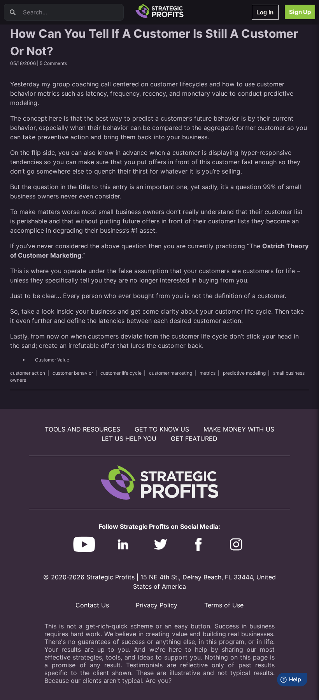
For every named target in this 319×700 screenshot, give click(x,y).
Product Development (48, 57)
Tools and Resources (82, 429)
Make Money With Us (238, 429)
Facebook (35, 98)
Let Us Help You (129, 438)
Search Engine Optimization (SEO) (61, 108)
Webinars (35, 37)
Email (31, 67)
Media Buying (40, 138)
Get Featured (194, 438)
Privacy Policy (156, 605)
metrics (208, 373)
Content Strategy (43, 47)
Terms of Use (224, 605)
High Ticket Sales (44, 128)
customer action (27, 373)
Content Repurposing (48, 78)
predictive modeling (244, 373)
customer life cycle (121, 373)
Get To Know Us (162, 429)
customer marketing (170, 373)
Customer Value (52, 360)
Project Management (47, 88)
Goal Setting (38, 118)
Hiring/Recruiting (43, 148)
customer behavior (73, 373)
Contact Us (92, 605)
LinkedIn (34, 158)
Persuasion (37, 27)
